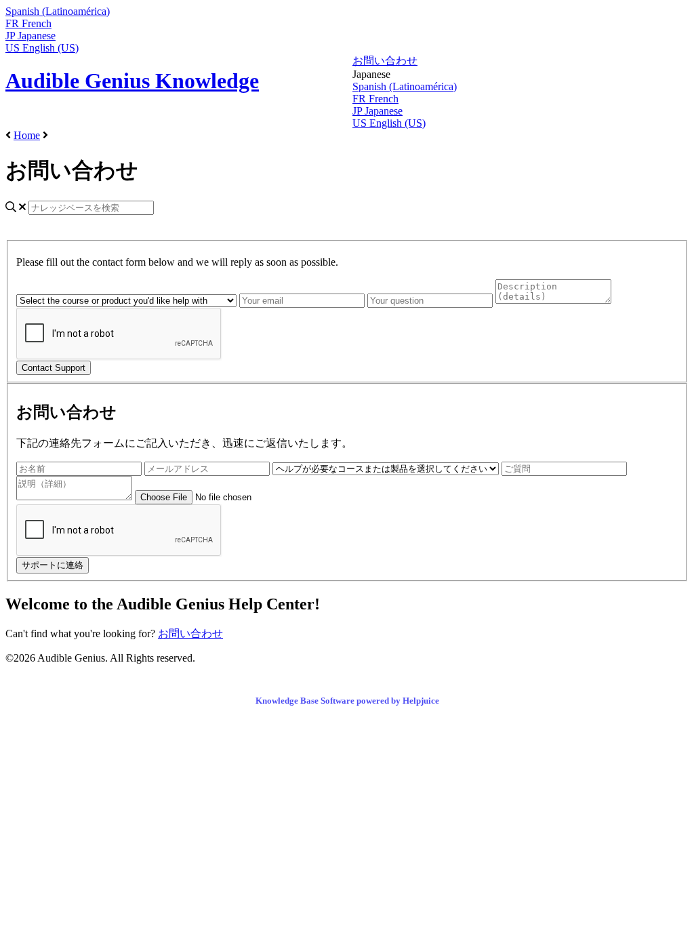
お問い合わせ (384, 60)
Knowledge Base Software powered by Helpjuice (347, 701)
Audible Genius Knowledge (132, 80)
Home (27, 135)
